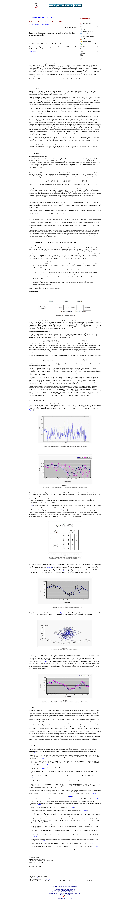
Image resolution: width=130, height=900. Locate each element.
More (83, 53)
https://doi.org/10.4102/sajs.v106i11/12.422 (39, 24)
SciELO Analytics (87, 23)
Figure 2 (69, 407)
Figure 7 (80, 663)
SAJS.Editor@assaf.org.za (65, 898)
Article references (87, 34)
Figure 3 (31, 410)
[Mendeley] (81, 53)
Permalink (84, 59)
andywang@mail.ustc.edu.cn (39, 877)
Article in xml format (88, 31)
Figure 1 (59, 294)
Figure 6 (62, 613)
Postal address (32, 51)
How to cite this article (88, 36)
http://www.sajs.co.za (48, 879)
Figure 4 (31, 505)
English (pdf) (86, 29)
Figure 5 (49, 567)
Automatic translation (88, 41)
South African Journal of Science (42, 17)
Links (33, 752)
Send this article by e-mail (89, 44)
